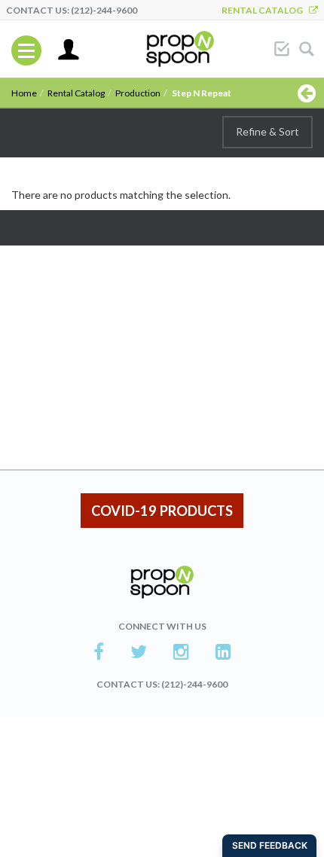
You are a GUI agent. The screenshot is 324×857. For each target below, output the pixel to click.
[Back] (307, 93)
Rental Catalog (265, 10)
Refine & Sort (267, 131)
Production (137, 93)
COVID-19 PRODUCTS (162, 510)
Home (24, 93)
